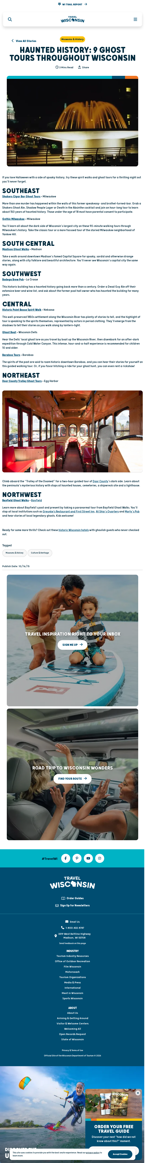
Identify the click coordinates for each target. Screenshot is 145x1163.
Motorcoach (72, 972)
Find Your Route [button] (70, 778)
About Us (72, 1013)
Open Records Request (72, 1034)
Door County (100, 481)
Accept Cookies (120, 1154)
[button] (72, 4)
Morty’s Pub (132, 511)
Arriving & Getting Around (72, 1018)
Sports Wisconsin (72, 998)
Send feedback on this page (72, 943)
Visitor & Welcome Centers (73, 1023)
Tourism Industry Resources (72, 956)
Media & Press (72, 982)
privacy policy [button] (92, 1152)
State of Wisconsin (72, 1039)
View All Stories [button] (25, 41)
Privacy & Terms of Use (72, 1050)
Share (85, 67)
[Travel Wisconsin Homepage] (72, 19)
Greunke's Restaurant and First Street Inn (68, 511)
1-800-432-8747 (75, 927)
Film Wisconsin (72, 966)
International (73, 987)
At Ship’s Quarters (107, 511)
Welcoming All (72, 1028)
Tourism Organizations (72, 977)
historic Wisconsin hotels (74, 530)
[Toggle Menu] (133, 19)
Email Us (75, 921)
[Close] (137, 1092)
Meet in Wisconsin (72, 993)
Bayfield (36, 500)
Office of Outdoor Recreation (72, 961)
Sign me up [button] (70, 645)
